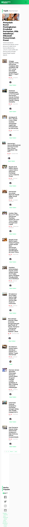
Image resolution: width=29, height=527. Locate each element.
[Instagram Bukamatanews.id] (5, 505)
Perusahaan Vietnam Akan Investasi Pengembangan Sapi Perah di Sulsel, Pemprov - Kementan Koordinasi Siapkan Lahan (13, 325)
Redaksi (5, 513)
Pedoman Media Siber (5, 519)
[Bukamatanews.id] (6, 2)
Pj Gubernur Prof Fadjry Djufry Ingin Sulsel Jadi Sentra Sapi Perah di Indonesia (13, 298)
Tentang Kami (5, 515)
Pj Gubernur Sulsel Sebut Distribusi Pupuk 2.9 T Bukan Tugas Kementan (13, 350)
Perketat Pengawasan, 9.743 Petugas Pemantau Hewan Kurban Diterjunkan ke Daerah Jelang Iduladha (14, 96)
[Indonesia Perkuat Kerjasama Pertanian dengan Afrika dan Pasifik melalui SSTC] (4, 402)
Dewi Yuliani (12, 85)
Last (16, 451)
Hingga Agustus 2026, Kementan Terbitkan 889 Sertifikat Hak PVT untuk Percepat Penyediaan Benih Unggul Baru (14, 68)
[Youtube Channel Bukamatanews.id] (5, 510)
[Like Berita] (9, 77)
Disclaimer (5, 523)
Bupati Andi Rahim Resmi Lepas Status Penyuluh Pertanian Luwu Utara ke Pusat (14, 171)
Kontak (5, 521)
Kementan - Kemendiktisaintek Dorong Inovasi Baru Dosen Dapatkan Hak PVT (13, 147)
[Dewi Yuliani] (10, 82)
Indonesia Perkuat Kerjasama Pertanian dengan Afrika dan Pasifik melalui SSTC (14, 407)
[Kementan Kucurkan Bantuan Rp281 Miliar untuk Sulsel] (4, 191)
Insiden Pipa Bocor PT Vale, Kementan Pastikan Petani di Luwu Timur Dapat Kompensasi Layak (14, 219)
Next (11, 451)
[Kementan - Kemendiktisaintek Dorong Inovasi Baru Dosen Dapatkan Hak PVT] (4, 143)
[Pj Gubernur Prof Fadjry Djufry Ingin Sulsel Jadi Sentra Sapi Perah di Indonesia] (4, 294)
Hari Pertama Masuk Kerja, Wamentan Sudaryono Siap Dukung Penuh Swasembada (13, 432)
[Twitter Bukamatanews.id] (5, 501)
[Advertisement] (14, 469)
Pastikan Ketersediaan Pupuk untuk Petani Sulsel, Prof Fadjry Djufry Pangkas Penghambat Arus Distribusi (14, 273)
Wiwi (10, 364)
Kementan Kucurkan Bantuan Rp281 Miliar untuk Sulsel (14, 195)
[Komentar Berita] (11, 77)
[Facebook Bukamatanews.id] (5, 497)
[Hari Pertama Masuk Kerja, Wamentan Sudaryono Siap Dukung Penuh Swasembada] (4, 427)
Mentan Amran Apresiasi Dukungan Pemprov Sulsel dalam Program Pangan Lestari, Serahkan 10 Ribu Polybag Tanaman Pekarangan (14, 378)
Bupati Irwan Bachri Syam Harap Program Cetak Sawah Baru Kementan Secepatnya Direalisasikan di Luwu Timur (14, 246)
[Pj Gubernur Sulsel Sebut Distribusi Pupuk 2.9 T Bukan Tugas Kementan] (4, 346)
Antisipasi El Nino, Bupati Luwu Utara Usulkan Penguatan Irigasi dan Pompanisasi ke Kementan (13, 122)
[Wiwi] (10, 361)
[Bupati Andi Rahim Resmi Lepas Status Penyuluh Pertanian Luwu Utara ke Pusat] (4, 166)
